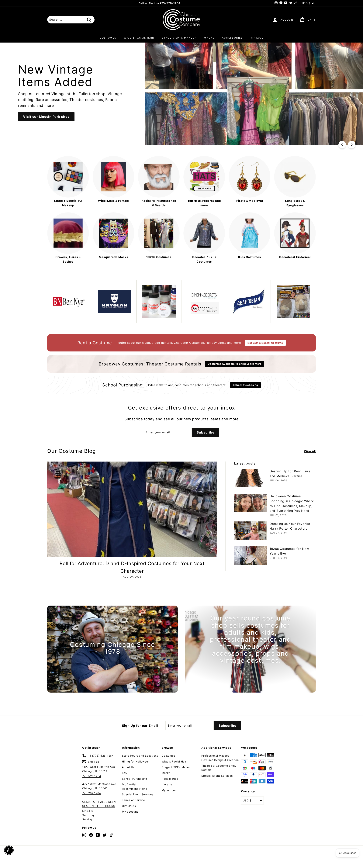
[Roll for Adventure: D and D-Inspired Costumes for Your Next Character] (132, 509)
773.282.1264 (91, 793)
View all (310, 451)
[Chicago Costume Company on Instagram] (84, 835)
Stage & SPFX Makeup (179, 37)
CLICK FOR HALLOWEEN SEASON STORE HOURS (99, 803)
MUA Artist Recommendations (134, 786)
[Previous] (342, 144)
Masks (209, 37)
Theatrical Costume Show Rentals (218, 767)
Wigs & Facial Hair (139, 37)
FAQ (124, 772)
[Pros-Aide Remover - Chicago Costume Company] (159, 301)
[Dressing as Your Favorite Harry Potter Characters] (250, 530)
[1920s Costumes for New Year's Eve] (250, 555)
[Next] (351, 144)
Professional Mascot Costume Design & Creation (220, 757)
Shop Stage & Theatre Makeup (49, 109)
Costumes (108, 37)
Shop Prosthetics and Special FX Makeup (58, 121)
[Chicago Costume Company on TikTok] (111, 835)
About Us (128, 767)
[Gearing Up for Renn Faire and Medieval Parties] (250, 478)
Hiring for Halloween (136, 761)
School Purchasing (134, 778)
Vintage (257, 37)
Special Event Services (137, 794)
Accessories (232, 37)
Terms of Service (133, 800)
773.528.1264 (91, 776)
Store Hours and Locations (140, 755)
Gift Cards (129, 805)
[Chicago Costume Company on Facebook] (91, 835)
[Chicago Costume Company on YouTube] (98, 835)
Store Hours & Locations (180, 3)
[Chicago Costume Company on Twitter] (105, 835)
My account (130, 811)
